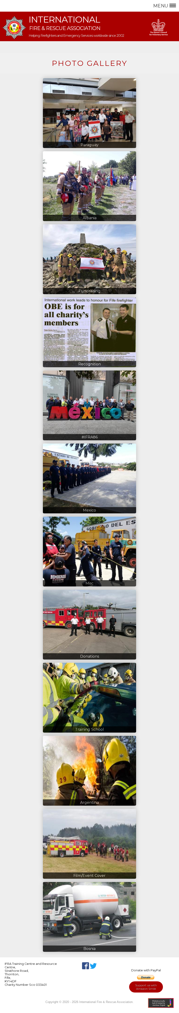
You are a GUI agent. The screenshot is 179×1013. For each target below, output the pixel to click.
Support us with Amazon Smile (146, 986)
